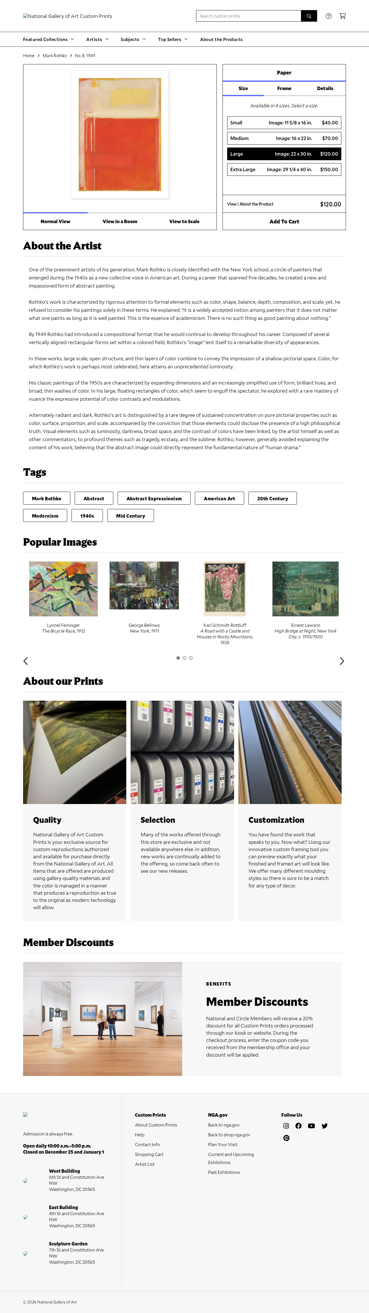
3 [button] (191, 658)
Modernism (45, 516)
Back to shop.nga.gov (229, 1134)
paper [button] (284, 72)
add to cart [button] (284, 221)
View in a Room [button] (120, 221)
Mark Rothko (55, 55)
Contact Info (147, 1144)
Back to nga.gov (224, 1125)
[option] (63, 597)
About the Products (221, 39)
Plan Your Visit (222, 1144)
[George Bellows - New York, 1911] (144, 585)
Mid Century (130, 516)
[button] (284, 122)
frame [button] (284, 88)
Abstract (94, 498)
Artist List (145, 1164)
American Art (219, 498)
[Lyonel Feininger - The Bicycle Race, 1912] (63, 589)
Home (29, 55)
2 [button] (184, 658)
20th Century (272, 498)
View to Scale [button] (184, 221)
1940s (87, 516)
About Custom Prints (156, 1125)
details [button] (325, 88)
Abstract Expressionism (154, 498)
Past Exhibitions (224, 1172)
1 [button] (178, 658)
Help (139, 1134)
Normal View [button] (55, 221)
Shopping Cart (149, 1154)
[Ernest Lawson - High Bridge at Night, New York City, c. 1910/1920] (305, 589)
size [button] (243, 88)
